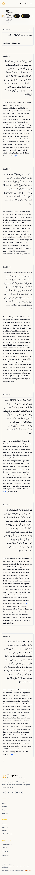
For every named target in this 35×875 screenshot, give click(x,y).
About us (5, 827)
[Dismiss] (32, 16)
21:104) (11, 754)
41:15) (28, 603)
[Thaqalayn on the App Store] (21, 792)
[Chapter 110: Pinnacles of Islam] (3, 761)
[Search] (21, 4)
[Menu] (30, 4)
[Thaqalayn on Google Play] (17, 792)
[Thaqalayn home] (4, 3)
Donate (4, 830)
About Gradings (7, 834)
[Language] (26, 4)
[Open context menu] (30, 30)
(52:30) (5, 491)
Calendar (5, 813)
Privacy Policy (28, 870)
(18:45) (14, 156)
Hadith (4, 807)
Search (4, 824)
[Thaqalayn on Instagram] (4, 792)
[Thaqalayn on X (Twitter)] (8, 792)
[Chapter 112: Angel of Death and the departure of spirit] (31, 761)
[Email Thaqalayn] (12, 792)
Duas (3, 810)
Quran (4, 803)
